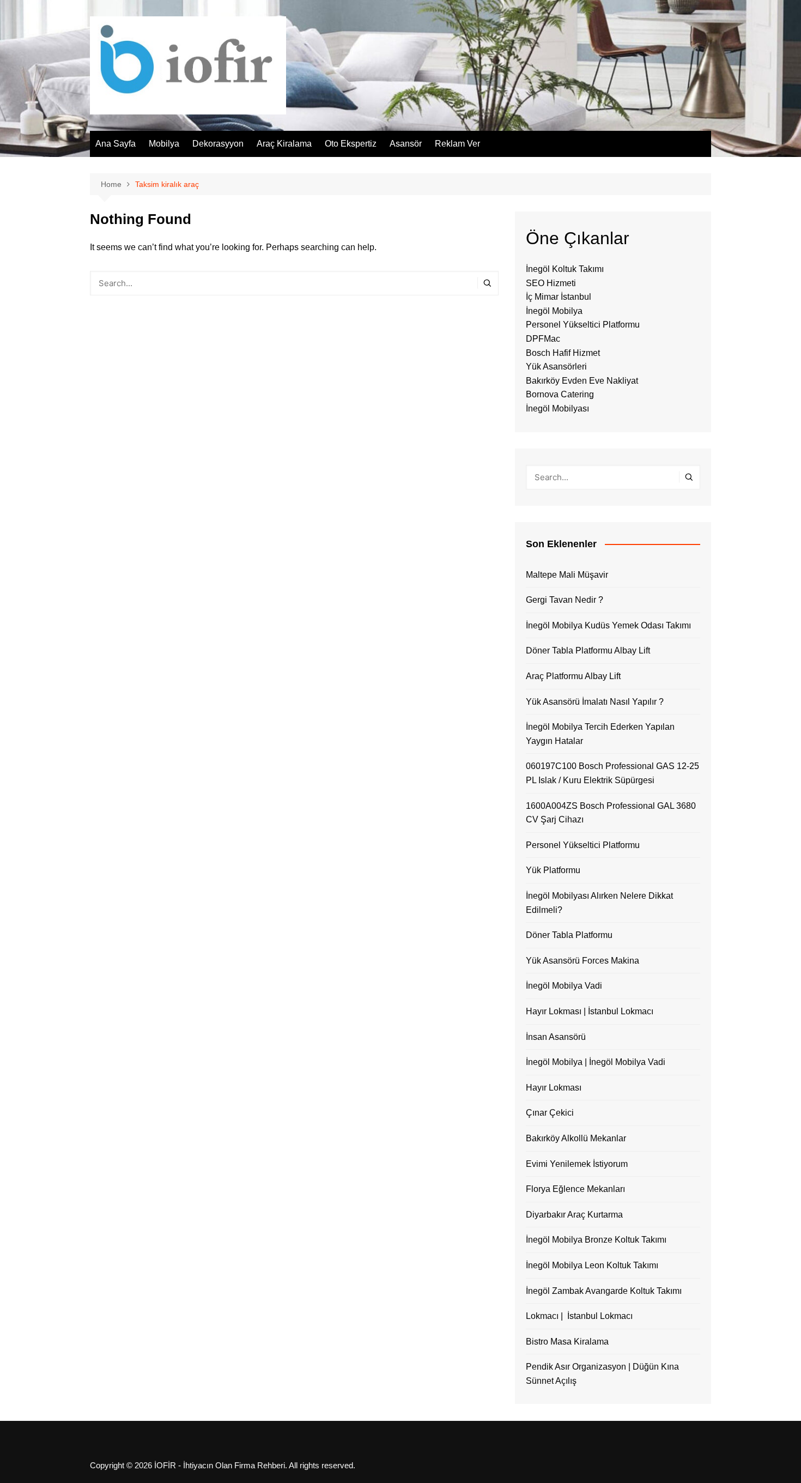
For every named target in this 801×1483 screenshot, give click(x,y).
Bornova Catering (560, 394)
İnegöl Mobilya (554, 311)
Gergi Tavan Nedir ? (564, 599)
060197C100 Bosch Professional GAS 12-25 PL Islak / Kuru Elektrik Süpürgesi (612, 773)
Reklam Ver (457, 143)
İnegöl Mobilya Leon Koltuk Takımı (592, 1265)
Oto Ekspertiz (351, 143)
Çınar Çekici (550, 1112)
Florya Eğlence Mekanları (575, 1189)
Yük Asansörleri (556, 366)
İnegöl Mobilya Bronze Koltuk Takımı (596, 1239)
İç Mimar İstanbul (558, 296)
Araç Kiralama (284, 143)
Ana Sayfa (115, 143)
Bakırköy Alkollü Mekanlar (576, 1138)
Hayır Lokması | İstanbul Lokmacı (589, 1011)
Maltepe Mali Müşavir (567, 574)
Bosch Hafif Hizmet (563, 353)
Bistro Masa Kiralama (567, 1341)
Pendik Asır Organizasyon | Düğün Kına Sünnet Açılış (602, 1373)
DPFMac (543, 338)
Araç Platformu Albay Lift (573, 676)
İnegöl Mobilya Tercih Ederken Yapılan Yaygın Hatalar (600, 734)
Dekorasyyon (218, 143)
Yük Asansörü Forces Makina (582, 960)
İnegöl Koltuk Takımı (565, 269)
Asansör (406, 143)
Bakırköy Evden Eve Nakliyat (582, 380)
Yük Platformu (553, 870)
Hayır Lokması (553, 1087)
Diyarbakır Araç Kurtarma (574, 1214)
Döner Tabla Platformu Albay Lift (588, 650)
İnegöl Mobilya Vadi (564, 985)
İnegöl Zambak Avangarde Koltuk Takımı (604, 1291)
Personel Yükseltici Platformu (583, 324)
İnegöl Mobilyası (557, 408)
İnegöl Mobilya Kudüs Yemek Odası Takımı (608, 625)
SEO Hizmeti (551, 283)
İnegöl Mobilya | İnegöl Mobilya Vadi (595, 1062)
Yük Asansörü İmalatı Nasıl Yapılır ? (595, 701)
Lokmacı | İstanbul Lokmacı (579, 1316)
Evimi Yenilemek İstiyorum (577, 1164)
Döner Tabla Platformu (569, 935)
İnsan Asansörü (556, 1037)
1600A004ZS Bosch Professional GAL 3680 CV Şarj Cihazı (611, 813)
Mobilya (164, 143)
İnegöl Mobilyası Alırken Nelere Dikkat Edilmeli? (599, 903)
